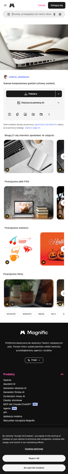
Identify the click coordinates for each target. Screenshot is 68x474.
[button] (34, 360)
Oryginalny (23, 28)
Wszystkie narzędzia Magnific (19, 420)
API (5, 412)
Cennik (42, 5)
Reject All (34, 458)
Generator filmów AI (13, 392)
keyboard (27, 314)
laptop (41, 314)
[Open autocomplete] (7, 14)
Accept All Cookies (34, 467)
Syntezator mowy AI (14, 396)
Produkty (9, 374)
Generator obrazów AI (14, 388)
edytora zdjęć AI (32, 128)
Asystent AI (9, 383)
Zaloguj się (57, 5)
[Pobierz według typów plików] (58, 94)
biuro (53, 314)
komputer (11, 314)
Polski (34, 360)
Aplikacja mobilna (12, 416)
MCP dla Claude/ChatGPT (20, 404)
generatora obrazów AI (45, 124)
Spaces (7, 380)
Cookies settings (34, 448)
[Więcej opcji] (49, 114)
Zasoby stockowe (12, 400)
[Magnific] (34, 333)
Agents (9, 408)
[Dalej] (64, 156)
